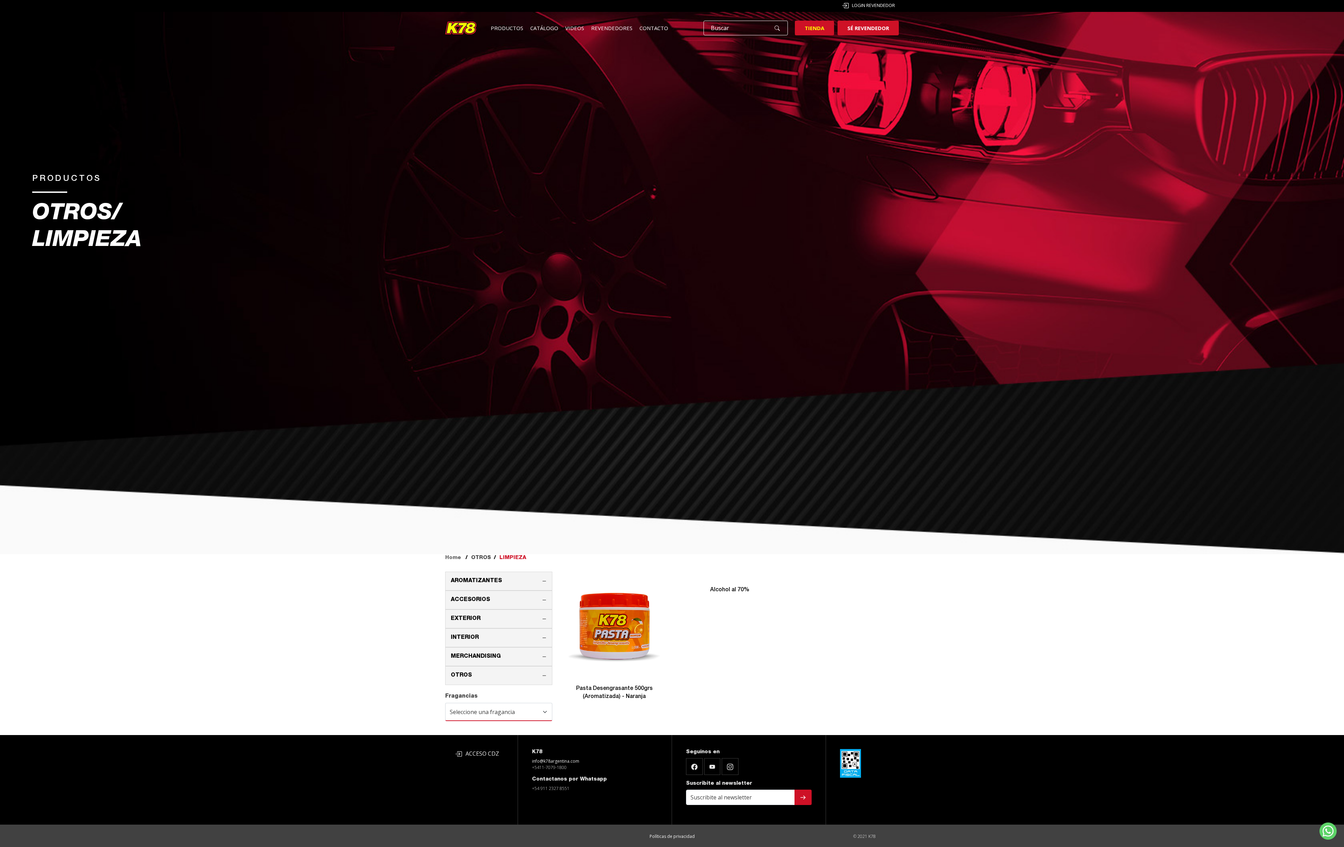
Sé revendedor (868, 27)
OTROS (461, 675)
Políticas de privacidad (672, 836)
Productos (507, 27)
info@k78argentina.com (555, 761)
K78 (537, 752)
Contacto (653, 27)
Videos (574, 27)
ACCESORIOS (470, 600)
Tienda (814, 27)
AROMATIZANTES (476, 581)
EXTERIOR (466, 619)
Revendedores (611, 27)
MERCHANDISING (476, 656)
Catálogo (544, 27)
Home (453, 557)
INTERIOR (465, 638)
